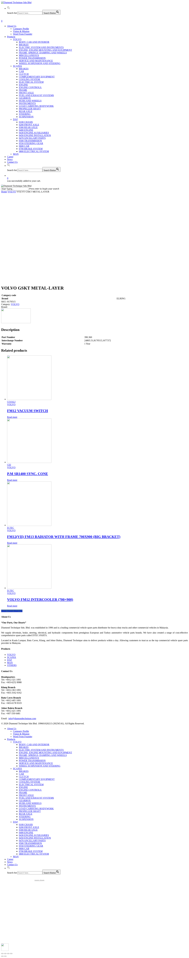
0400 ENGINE (26, 832)
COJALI (11, 402)
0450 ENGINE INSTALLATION (35, 838)
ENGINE (23, 787)
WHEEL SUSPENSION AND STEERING (39, 766)
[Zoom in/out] (11, 953)
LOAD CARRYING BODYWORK (36, 808)
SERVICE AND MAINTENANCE (36, 763)
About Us (11, 728)
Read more (12, 417)
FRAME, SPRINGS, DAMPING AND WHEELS (43, 755)
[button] (8, 8)
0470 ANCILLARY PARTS (32, 840)
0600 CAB (24, 848)
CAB (21, 774)
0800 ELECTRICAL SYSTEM (34, 854)
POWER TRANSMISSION (32, 760)
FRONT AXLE (26, 795)
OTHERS (12, 665)
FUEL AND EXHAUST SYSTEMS (36, 798)
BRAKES (23, 747)
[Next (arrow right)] (5, 956)
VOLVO (12, 191)
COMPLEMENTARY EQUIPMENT (37, 779)
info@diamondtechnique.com (22, 718)
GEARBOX (25, 800)
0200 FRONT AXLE (29, 827)
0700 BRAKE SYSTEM (31, 851)
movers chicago (39, 880)
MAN (10, 662)
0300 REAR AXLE (28, 830)
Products (11, 739)
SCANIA (11, 657)
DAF (9, 660)
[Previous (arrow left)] (2, 956)
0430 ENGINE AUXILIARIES (34, 835)
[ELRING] (16, 322)
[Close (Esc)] (2, 953)
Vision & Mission (21, 734)
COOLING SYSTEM (29, 782)
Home (4, 191)
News (10, 862)
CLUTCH (24, 776)
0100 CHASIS (26, 824)
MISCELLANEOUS (29, 758)
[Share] (5, 953)
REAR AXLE (25, 814)
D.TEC (10, 527)
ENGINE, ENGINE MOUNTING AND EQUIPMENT (45, 752)
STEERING (25, 816)
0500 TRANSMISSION (30, 843)
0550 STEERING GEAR (31, 846)
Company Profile (21, 731)
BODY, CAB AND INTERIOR (34, 744)
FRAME (23, 792)
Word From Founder (22, 736)
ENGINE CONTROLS (30, 790)
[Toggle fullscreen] (8, 953)
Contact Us (12, 864)
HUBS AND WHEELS (30, 803)
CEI (9, 465)
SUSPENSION (26, 819)
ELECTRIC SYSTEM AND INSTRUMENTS (41, 750)
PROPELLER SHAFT (30, 811)
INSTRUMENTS (27, 806)
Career (10, 859)
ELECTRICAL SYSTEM (31, 784)
